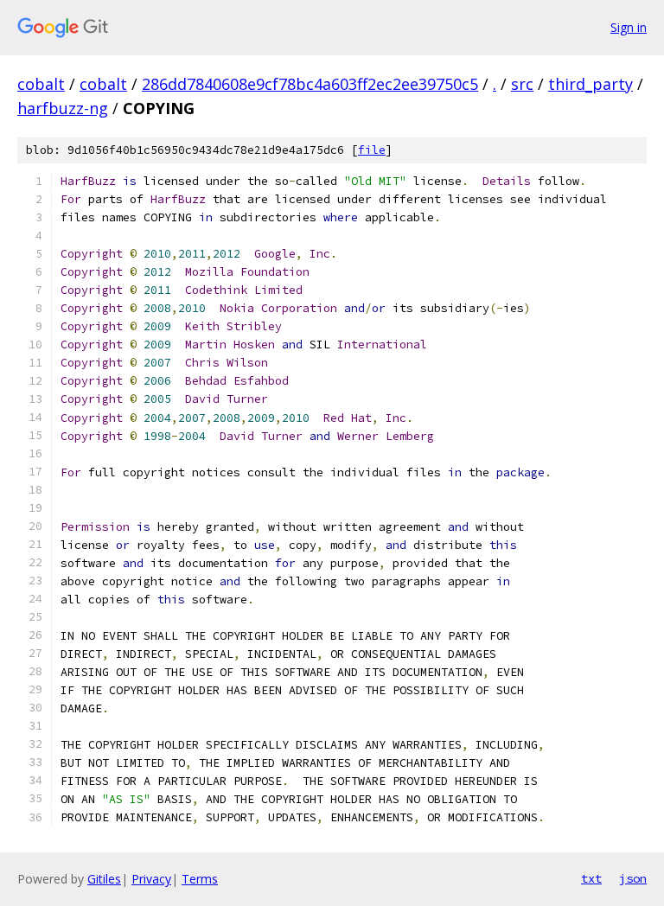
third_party (590, 83)
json (633, 878)
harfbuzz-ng (62, 108)
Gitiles (104, 879)
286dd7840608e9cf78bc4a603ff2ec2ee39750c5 (310, 83)
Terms (200, 879)
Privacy (151, 879)
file (372, 150)
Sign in (628, 27)
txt (591, 878)
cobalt (41, 83)
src (522, 83)
